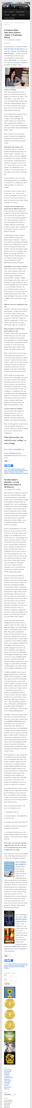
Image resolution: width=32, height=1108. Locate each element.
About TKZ (11, 11)
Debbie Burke (7, 1073)
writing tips (25, 473)
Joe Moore (18, 40)
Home (6, 11)
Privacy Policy (21, 15)
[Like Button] (6, 461)
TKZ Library (7, 15)
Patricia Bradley (7, 1071)
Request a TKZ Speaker (10, 18)
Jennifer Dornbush (8, 1077)
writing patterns (19, 473)
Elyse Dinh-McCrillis (19, 470)
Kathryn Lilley (7, 1082)
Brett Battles (22, 469)
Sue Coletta (6, 1074)
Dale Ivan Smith (7, 1087)
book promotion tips (20, 964)
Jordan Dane (8, 43)
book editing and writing (13, 469)
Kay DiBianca (7, 1076)
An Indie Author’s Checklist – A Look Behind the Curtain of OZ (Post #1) (12, 483)
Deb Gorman (7, 1079)
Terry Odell (6, 1084)
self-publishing (12, 966)
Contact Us (14, 15)
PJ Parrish (6, 1085)
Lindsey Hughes (7, 1081)
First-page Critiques (20, 11)
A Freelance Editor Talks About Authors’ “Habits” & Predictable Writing (13, 34)
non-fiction (16, 965)
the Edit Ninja (12, 473)
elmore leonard (11, 470)
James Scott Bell (8, 1069)
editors (5, 470)
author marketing (12, 964)
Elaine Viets (6, 1089)
